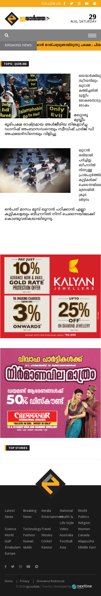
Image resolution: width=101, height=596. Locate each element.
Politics (83, 516)
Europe (10, 553)
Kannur (46, 547)
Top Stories (17, 448)
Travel (46, 529)
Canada (83, 535)
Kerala (46, 510)
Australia (66, 535)
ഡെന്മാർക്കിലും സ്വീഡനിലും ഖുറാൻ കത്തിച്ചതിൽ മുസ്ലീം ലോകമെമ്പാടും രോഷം (90, 91)
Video (64, 529)
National (66, 510)
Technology (32, 529)
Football (66, 541)
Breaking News (30, 513)
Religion (84, 523)
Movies (46, 535)
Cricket (46, 541)
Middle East (87, 547)
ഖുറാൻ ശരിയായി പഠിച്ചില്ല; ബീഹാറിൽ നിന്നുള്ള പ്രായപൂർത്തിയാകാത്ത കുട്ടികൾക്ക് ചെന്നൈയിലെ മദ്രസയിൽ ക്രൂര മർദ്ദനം (90, 175)
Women (84, 529)
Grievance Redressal (50, 581)
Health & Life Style (67, 519)
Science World (10, 532)
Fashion (29, 535)
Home (9, 581)
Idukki (27, 547)
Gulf (8, 541)
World (82, 510)
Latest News (10, 513)
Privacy (24, 581)
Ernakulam (13, 547)
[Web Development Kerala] (82, 586)
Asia (63, 547)
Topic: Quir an (15, 64)
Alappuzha (86, 541)
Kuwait (28, 541)
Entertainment (50, 516)
